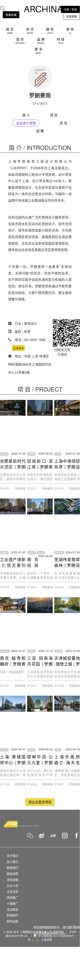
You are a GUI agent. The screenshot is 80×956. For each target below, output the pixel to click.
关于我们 (12, 855)
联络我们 (12, 867)
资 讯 (30, 30)
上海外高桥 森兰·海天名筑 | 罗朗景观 (67, 762)
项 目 (54, 115)
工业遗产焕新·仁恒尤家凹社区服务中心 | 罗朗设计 (13, 568)
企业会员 (12, 891)
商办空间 (4, 750)
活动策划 (12, 909)
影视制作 (12, 915)
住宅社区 (31, 553)
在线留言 (18, 348)
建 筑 (50, 30)
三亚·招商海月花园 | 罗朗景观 (40, 663)
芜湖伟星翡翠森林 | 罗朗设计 (67, 565)
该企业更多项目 (40, 802)
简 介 (26, 115)
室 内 (20, 40)
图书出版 (12, 921)
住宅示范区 (59, 553)
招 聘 (40, 131)
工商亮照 (46, 939)
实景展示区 (5, 651)
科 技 (61, 40)
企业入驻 (12, 885)
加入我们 (12, 861)
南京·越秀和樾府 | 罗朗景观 (13, 663)
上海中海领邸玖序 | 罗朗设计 (67, 466)
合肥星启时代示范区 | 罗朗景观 (13, 466)
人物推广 (12, 903)
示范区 (58, 454)
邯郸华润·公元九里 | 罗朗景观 (40, 762)
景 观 (70, 30)
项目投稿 (12, 879)
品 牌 (41, 40)
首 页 (10, 30)
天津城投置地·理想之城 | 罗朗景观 (67, 663)
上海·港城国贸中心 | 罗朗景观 (13, 762)
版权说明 (12, 873)
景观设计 (40, 553)
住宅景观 (4, 454)
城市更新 (4, 553)
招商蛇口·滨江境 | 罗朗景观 (40, 466)
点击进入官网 (26, 123)
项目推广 (12, 897)
